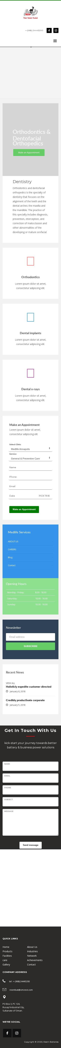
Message (8, 811)
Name (12, 467)
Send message (30, 845)
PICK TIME (44, 495)
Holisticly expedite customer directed (28, 686)
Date (12, 495)
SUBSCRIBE (30, 646)
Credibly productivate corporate (25, 700)
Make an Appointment (24, 509)
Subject (8, 799)
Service (12, 454)
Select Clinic (15, 444)
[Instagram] (55, 30)
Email (12, 486)
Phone (13, 476)
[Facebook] (49, 30)
